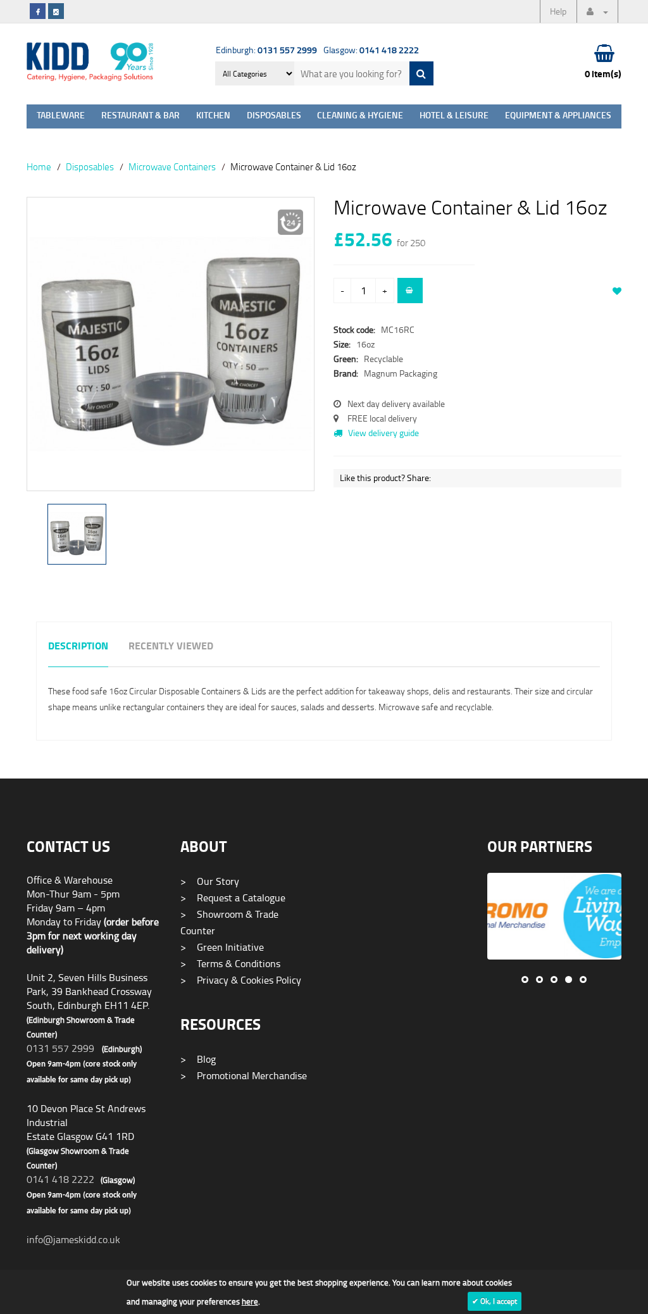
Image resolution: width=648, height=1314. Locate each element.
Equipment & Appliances (558, 116)
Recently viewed (170, 647)
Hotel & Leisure (454, 116)
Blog (198, 1059)
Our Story (209, 881)
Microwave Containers (172, 166)
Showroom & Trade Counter (229, 922)
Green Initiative (222, 947)
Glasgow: (371, 50)
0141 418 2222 (60, 1179)
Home (39, 166)
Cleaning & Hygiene (360, 116)
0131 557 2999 (60, 1048)
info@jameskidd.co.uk (73, 1239)
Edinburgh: (266, 50)
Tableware (61, 116)
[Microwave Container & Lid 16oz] (171, 344)
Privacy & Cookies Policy (240, 980)
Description (78, 647)
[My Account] (597, 11)
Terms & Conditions (230, 963)
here (250, 1301)
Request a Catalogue (232, 897)
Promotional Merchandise (243, 1075)
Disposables (274, 116)
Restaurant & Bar (140, 116)
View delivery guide (382, 433)
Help (558, 11)
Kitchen (213, 116)
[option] (171, 350)
